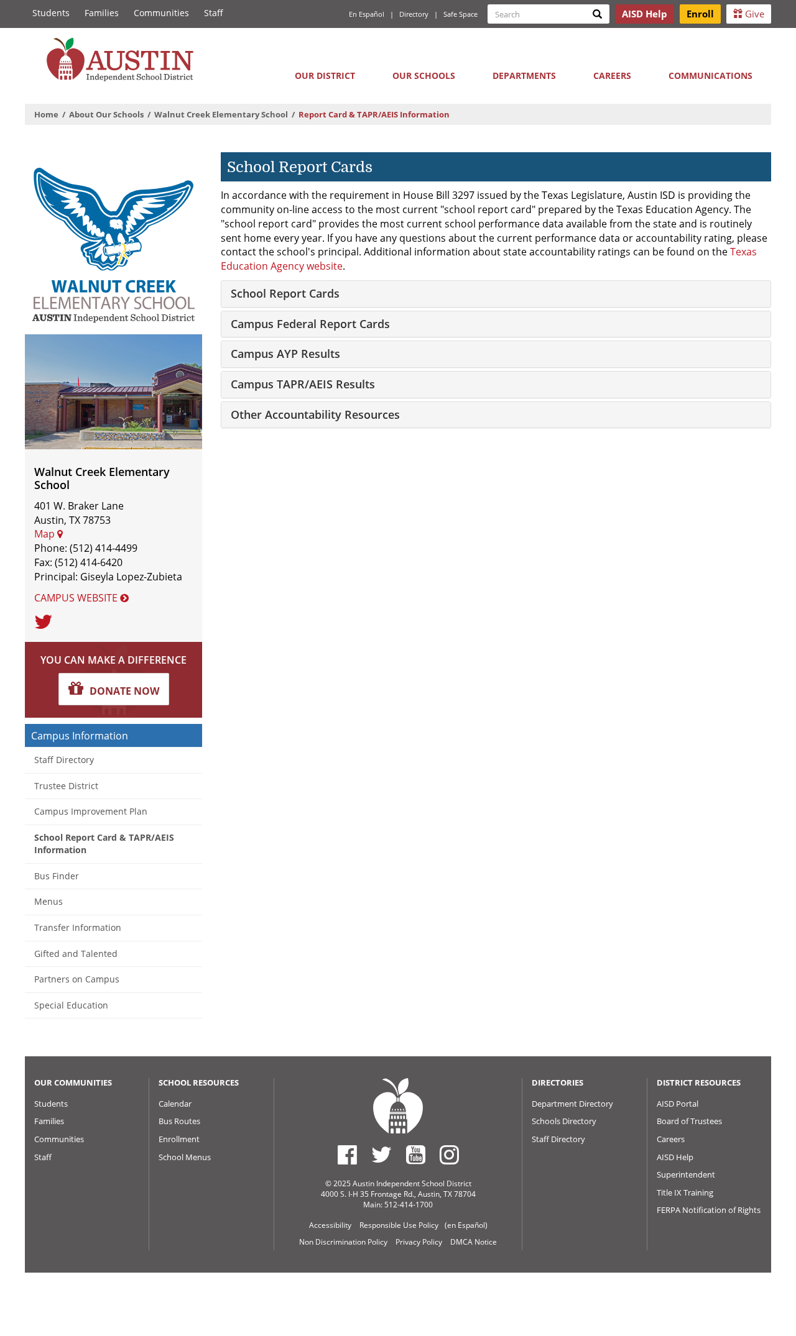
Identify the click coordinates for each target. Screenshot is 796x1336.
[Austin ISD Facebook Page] (347, 1154)
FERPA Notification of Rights (709, 1209)
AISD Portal (677, 1103)
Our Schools (423, 75)
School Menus (185, 1157)
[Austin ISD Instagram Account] (449, 1154)
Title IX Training (685, 1192)
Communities (161, 13)
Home (46, 114)
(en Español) (466, 1225)
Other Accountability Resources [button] (315, 414)
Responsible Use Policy (398, 1225)
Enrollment (179, 1139)
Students (51, 13)
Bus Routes (179, 1121)
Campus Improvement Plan (90, 811)
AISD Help (675, 1157)
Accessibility (330, 1225)
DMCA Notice (473, 1242)
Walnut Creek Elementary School (221, 114)
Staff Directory (64, 760)
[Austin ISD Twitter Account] (381, 1154)
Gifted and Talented (76, 953)
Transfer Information (77, 927)
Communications (710, 75)
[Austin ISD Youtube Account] (415, 1154)
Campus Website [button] (77, 598)
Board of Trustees (689, 1121)
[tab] (496, 294)
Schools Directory (564, 1121)
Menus (48, 901)
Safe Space (460, 14)
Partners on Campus (76, 979)
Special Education (71, 1005)
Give (753, 13)
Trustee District (66, 786)
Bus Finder (56, 876)
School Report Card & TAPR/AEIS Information (104, 843)
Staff (213, 13)
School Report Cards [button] (285, 293)
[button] (113, 689)
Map (45, 534)
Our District (325, 75)
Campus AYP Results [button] (285, 353)
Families (102, 13)
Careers (612, 75)
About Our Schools (106, 114)
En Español (366, 14)
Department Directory (572, 1103)
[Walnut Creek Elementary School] (113, 239)
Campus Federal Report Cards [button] (310, 323)
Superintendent (686, 1174)
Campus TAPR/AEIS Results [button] (303, 384)
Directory (413, 14)
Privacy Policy (419, 1242)
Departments (524, 75)
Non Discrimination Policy (343, 1242)
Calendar (175, 1103)
